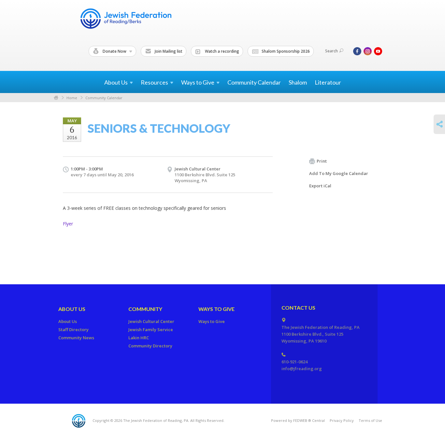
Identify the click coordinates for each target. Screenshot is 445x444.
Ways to (197, 82)
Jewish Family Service (150, 329)
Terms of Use (370, 420)
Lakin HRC (138, 338)
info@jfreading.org (301, 368)
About (116, 82)
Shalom (298, 82)
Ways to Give (216, 309)
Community (145, 309)
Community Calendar (254, 82)
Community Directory (150, 346)
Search (331, 51)
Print (322, 161)
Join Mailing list (168, 51)
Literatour (328, 82)
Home (56, 98)
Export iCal (320, 186)
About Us (71, 309)
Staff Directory (73, 329)
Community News (76, 338)
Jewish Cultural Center (198, 169)
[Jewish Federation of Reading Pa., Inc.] (125, 20)
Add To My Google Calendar (338, 173)
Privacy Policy (342, 420)
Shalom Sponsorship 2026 (285, 51)
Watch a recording (221, 51)
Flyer (68, 224)
